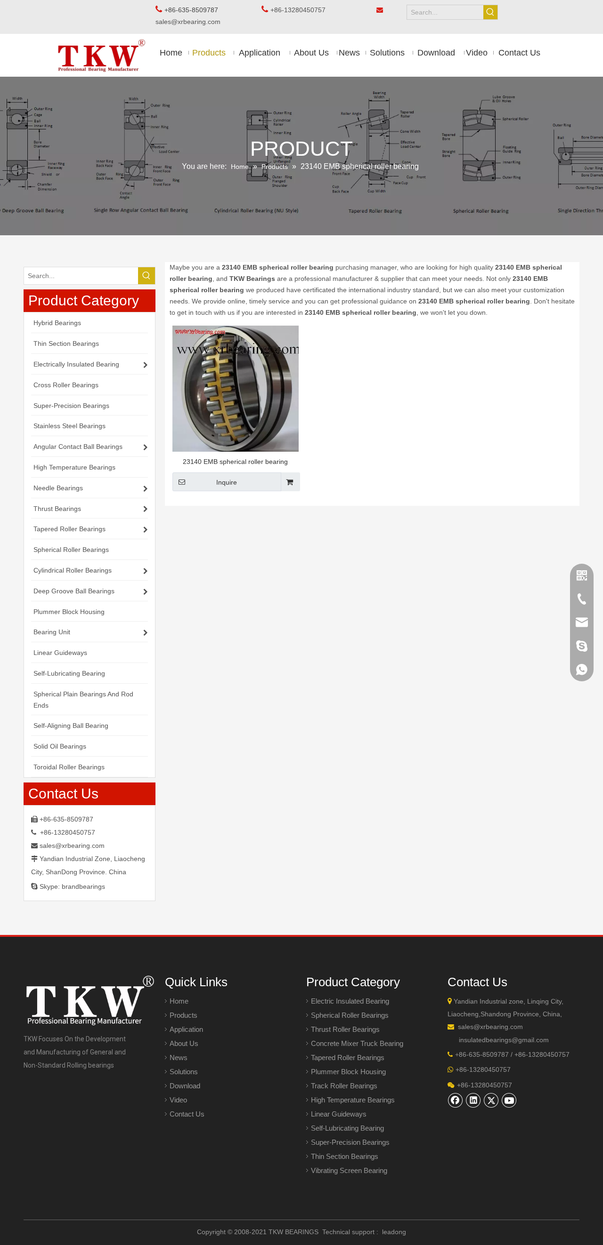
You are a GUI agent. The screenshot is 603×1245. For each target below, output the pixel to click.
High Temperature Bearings (353, 1100)
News (178, 1057)
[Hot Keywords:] (490, 12)
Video (178, 1100)
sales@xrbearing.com (190, 21)
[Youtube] (509, 1100)
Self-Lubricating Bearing (347, 1128)
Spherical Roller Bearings (350, 1015)
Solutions (184, 1072)
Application (186, 1029)
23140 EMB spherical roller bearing (235, 461)
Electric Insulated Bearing (350, 1001)
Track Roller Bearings (344, 1086)
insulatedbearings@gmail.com (504, 1040)
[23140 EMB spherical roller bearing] (235, 388)
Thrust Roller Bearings (345, 1029)
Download (185, 1086)
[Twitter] (491, 1100)
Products (183, 1015)
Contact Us (187, 1114)
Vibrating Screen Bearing (349, 1170)
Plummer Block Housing (348, 1072)
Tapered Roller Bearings (347, 1057)
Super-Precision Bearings (350, 1142)
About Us (184, 1043)
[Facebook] (455, 1100)
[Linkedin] (473, 1100)
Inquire (226, 482)
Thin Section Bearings (344, 1156)
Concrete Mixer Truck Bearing (357, 1043)
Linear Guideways (339, 1114)
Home (179, 1001)
